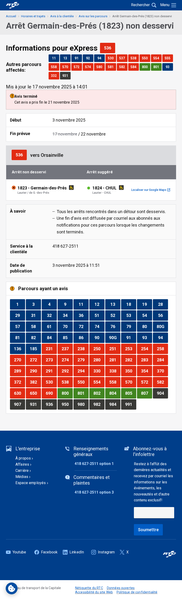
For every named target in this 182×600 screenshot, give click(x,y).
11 (55, 58)
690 (51, 393)
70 (68, 326)
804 (114, 393)
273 (51, 359)
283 (146, 359)
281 (114, 359)
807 (146, 393)
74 (99, 326)
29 (20, 315)
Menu (164, 5)
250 (99, 348)
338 (114, 370)
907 (19, 404)
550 (146, 58)
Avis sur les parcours (93, 16)
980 (83, 404)
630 (19, 393)
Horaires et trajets (33, 16)
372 (19, 382)
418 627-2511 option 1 (94, 463)
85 (68, 337)
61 (52, 326)
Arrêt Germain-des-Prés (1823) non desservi (142, 16)
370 (162, 370)
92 (89, 58)
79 (131, 326)
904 (162, 393)
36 (83, 315)
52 (115, 315)
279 (83, 359)
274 (67, 359)
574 (89, 67)
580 (100, 67)
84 (52, 337)
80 (147, 326)
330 (99, 370)
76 (115, 326)
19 (147, 304)
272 (35, 359)
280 (99, 359)
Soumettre (148, 529)
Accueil (11, 16)
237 (67, 348)
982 (99, 404)
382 (35, 382)
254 (146, 348)
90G (114, 337)
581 (112, 67)
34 (68, 315)
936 (51, 404)
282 (130, 359)
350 (130, 370)
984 (114, 404)
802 (99, 393)
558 (55, 67)
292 (67, 370)
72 (83, 326)
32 (52, 315)
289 (19, 370)
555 (168, 58)
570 (66, 67)
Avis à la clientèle (62, 16)
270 (19, 359)
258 (162, 348)
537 (123, 58)
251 (114, 348)
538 (134, 58)
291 (51, 370)
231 (51, 348)
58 (36, 326)
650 (35, 393)
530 (112, 58)
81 (20, 337)
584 (134, 67)
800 (146, 67)
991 (130, 404)
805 (130, 393)
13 (67, 58)
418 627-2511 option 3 (94, 492)
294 (83, 370)
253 (130, 348)
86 (83, 337)
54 (147, 315)
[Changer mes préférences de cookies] (12, 588)
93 (169, 67)
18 (131, 304)
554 (157, 58)
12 (99, 304)
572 (77, 67)
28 (163, 304)
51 (99, 315)
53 (131, 315)
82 (36, 337)
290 (35, 370)
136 (19, 348)
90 (99, 337)
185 (35, 348)
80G (162, 326)
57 (20, 326)
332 (55, 76)
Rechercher (140, 5)
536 (109, 47)
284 (162, 359)
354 (146, 370)
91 (78, 58)
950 (67, 404)
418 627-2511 (65, 246)
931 (66, 76)
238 (83, 348)
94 (101, 58)
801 (157, 67)
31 (36, 315)
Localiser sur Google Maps (150, 190)
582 (123, 67)
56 (163, 315)
